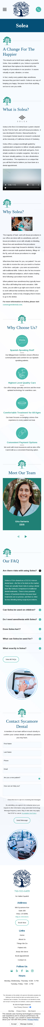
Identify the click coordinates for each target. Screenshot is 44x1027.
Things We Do (22, 943)
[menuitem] (11, 1011)
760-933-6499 (22, 891)
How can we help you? (12, 786)
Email (6, 769)
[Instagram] (32, 971)
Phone (6, 760)
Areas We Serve (22, 952)
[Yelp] (17, 971)
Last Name (8, 752)
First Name (8, 744)
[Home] (21, 9)
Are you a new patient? (12, 777)
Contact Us (22, 960)
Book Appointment (22, 956)
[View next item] (26, 537)
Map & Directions (22, 917)
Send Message (22, 820)
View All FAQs (11, 659)
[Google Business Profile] (11, 971)
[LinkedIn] (27, 971)
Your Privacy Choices (21, 1007)
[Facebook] (22, 971)
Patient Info (22, 948)
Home (22, 935)
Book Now (22, 923)
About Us (22, 939)
